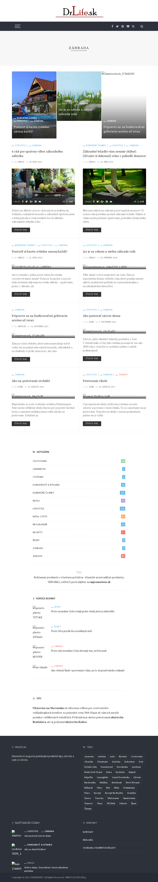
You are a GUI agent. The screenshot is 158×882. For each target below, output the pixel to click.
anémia (102, 756)
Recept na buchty (114, 792)
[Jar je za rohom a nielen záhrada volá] (79, 96)
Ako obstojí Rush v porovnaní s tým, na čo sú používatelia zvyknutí (87, 670)
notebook (117, 782)
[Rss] (133, 26)
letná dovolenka (120, 777)
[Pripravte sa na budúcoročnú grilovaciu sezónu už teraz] (124, 104)
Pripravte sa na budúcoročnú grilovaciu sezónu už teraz (124, 129)
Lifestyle (22, 121)
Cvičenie (78, 476)
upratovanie (129, 798)
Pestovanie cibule (95, 381)
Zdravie (123, 375)
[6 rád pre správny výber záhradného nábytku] (43, 186)
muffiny (104, 782)
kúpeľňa (88, 777)
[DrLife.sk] (79, 11)
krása (109, 772)
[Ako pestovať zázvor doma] (16, 833)
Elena (91, 322)
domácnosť (107, 766)
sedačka (131, 792)
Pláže (116, 787)
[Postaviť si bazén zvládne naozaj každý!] (34, 104)
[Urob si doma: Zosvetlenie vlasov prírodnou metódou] (16, 866)
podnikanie (129, 787)
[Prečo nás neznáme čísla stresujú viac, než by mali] (40, 651)
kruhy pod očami (93, 772)
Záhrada (39, 121)
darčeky (116, 761)
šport (133, 803)
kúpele (132, 772)
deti (141, 761)
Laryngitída (102, 777)
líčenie (137, 777)
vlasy (100, 803)
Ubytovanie (113, 798)
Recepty (78, 532)
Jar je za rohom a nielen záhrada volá (75, 111)
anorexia (89, 756)
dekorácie (129, 761)
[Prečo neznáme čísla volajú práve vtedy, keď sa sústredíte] (40, 612)
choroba (88, 761)
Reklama (88, 839)
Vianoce (88, 803)
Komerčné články (27, 118)
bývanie (123, 756)
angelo (21, 162)
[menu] (17, 26)
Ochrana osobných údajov (99, 847)
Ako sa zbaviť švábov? (35, 849)
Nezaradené (78, 524)
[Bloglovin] (128, 26)
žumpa (88, 808)
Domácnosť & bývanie (78, 484)
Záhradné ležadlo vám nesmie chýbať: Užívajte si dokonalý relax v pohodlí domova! (114, 153)
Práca (87, 792)
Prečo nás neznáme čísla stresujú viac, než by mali (78, 650)
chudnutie (102, 761)
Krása (78, 500)
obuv (99, 787)
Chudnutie (78, 468)
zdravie (123, 803)
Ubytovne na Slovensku (48, 708)
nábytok (88, 787)
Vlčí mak (111, 803)
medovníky (90, 782)
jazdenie (136, 766)
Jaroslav (22, 326)
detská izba (90, 766)
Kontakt (88, 831)
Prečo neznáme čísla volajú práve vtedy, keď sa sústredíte (82, 611)
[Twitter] (117, 26)
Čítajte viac (21, 230)
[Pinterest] (122, 26)
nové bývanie (133, 782)
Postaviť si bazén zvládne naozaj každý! (31, 129)
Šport (78, 540)
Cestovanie (78, 461)
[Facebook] (112, 26)
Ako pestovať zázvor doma (101, 316)
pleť (108, 787)
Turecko (99, 798)
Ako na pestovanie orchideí (31, 381)
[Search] (142, 26)
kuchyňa (120, 772)
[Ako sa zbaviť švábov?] (16, 849)
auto (112, 756)
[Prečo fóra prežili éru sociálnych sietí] (40, 632)
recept (97, 792)
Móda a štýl (78, 516)
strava (87, 798)
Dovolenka (122, 766)
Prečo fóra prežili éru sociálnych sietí (71, 631)
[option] (34, 104)
